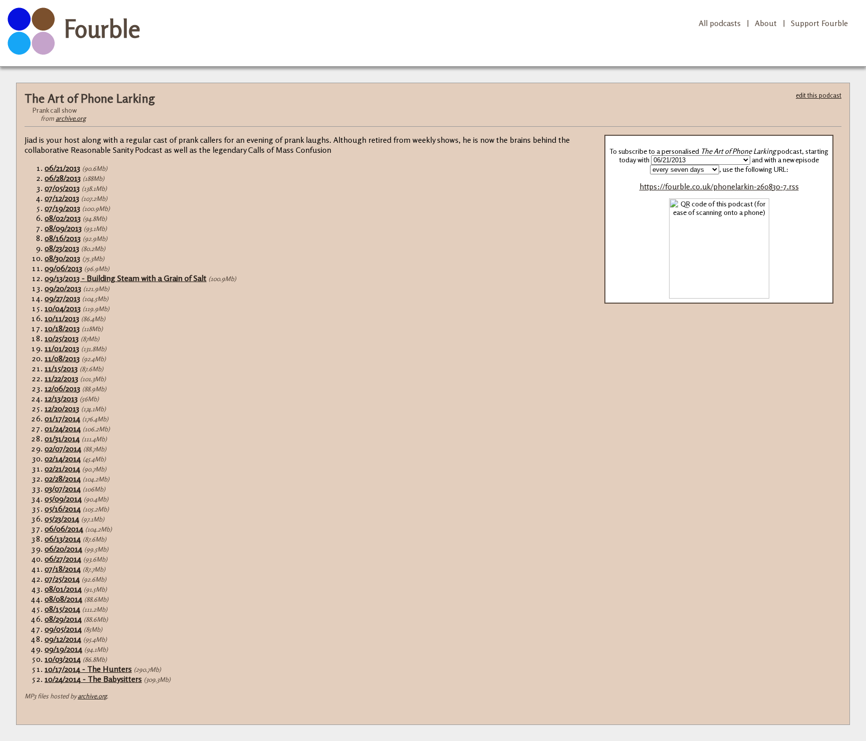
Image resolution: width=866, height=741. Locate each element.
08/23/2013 (62, 248)
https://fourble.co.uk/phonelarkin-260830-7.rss (719, 186)
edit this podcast (818, 95)
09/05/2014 (63, 629)
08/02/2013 (63, 218)
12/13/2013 (61, 398)
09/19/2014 (63, 649)
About (766, 23)
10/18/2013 (62, 328)
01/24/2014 (63, 428)
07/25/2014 (62, 579)
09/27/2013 (62, 298)
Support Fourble (819, 23)
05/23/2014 (62, 519)
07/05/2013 (62, 188)
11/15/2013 (61, 368)
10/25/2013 (62, 338)
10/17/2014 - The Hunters (88, 669)
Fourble (102, 28)
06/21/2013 (62, 168)
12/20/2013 (62, 408)
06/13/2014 (63, 539)
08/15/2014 (62, 609)
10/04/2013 (63, 308)
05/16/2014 (63, 509)
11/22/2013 (61, 378)
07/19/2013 (62, 208)
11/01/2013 (62, 348)
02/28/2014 (63, 478)
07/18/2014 (63, 569)
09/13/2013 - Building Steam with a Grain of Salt (125, 278)
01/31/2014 (62, 438)
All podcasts (720, 23)
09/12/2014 (63, 639)
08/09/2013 (63, 228)
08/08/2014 (63, 599)
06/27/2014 (63, 559)
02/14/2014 (63, 458)
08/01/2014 (63, 589)
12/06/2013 (62, 388)
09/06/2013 (63, 268)
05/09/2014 (63, 498)
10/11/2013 (62, 318)
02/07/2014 (63, 448)
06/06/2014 (64, 529)
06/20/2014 (63, 549)
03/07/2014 (63, 488)
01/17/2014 (62, 418)
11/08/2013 (62, 358)
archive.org (71, 118)
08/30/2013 (62, 258)
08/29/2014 (63, 619)
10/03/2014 (63, 659)
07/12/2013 (62, 198)
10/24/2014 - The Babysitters (93, 679)
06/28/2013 (63, 178)
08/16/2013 (63, 238)
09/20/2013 (63, 288)
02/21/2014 (62, 468)
